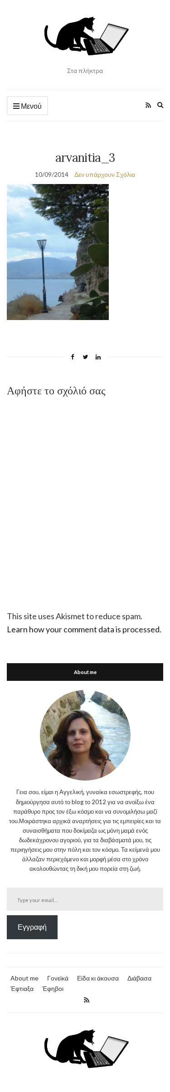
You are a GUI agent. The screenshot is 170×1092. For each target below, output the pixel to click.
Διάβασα (139, 978)
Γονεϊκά (57, 978)
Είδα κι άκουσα (98, 978)
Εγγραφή (32, 926)
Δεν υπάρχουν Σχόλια (104, 174)
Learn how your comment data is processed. (84, 629)
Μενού (30, 106)
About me (24, 978)
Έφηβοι (52, 988)
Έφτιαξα (22, 988)
